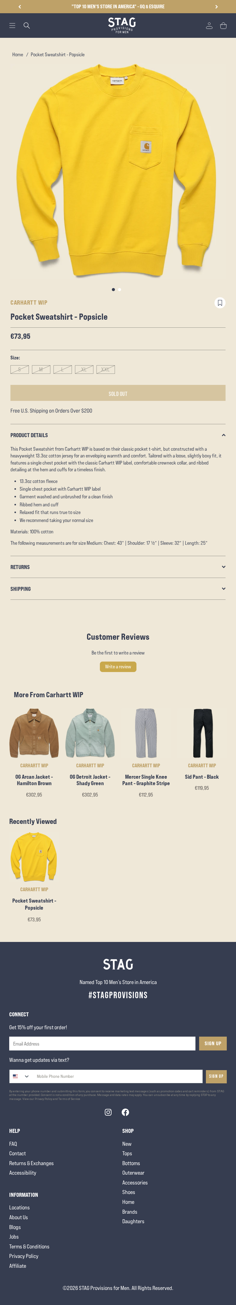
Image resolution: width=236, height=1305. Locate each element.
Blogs (15, 1227)
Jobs (14, 1236)
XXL (105, 369)
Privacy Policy (23, 1256)
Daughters (133, 1221)
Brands (129, 1211)
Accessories (135, 1182)
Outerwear (133, 1172)
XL (84, 369)
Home (17, 54)
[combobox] (20, 1076)
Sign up (216, 1076)
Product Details (29, 435)
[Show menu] (12, 25)
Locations (19, 1207)
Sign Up (213, 1043)
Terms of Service (69, 1099)
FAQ (13, 1144)
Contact (17, 1153)
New (127, 1144)
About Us (18, 1217)
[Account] (209, 25)
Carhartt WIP (28, 302)
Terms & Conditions (29, 1246)
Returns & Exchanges (31, 1163)
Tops (127, 1153)
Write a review (118, 667)
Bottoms (131, 1163)
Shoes (128, 1192)
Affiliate (17, 1266)
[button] (216, 7)
